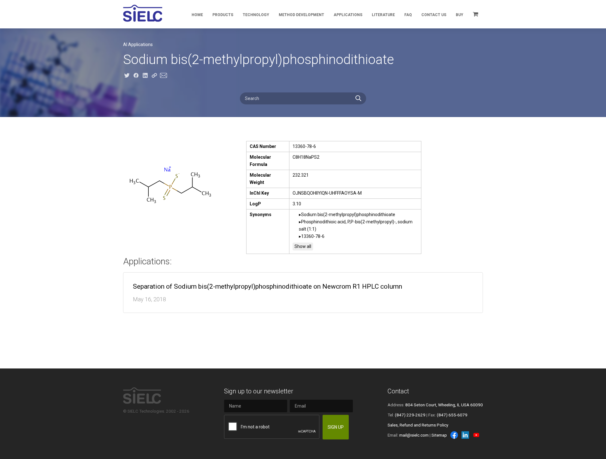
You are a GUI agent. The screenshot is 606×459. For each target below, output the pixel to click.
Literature (383, 15)
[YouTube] (476, 435)
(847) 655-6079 (452, 414)
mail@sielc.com (414, 435)
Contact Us (433, 15)
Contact (398, 391)
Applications (348, 15)
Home (197, 15)
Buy (459, 15)
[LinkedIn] (465, 435)
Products (222, 15)
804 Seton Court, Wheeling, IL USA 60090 (444, 404)
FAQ (408, 15)
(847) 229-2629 (410, 414)
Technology (256, 15)
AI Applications (138, 44)
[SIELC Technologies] (142, 13)
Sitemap (439, 435)
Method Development (301, 15)
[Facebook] (454, 435)
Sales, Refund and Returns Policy (418, 424)
